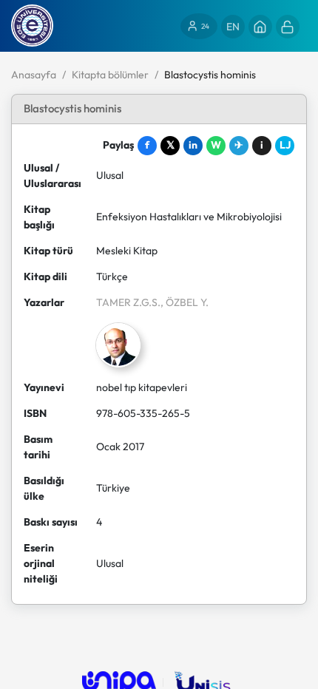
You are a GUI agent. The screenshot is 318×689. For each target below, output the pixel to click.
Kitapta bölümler (110, 74)
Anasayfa (33, 74)
